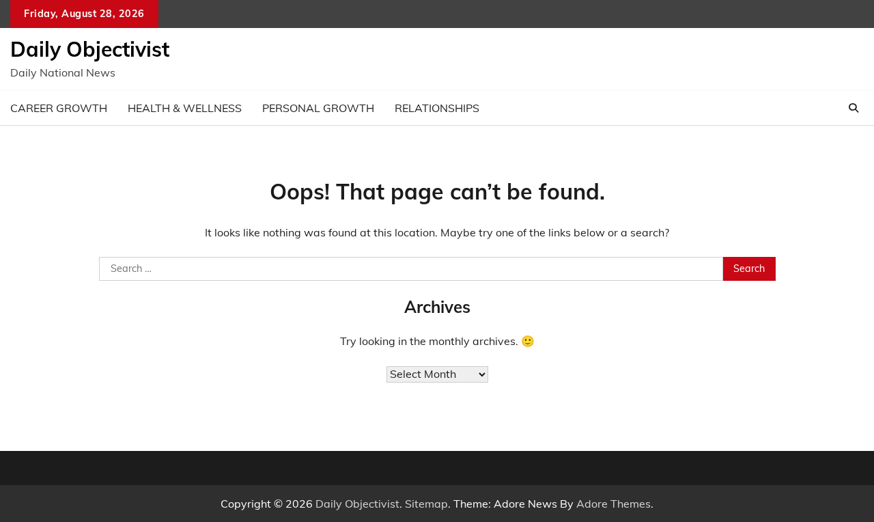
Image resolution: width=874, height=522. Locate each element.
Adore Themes (613, 503)
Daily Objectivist (89, 49)
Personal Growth (318, 108)
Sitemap (426, 503)
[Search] (853, 108)
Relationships (437, 108)
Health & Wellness (185, 108)
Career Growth (58, 108)
